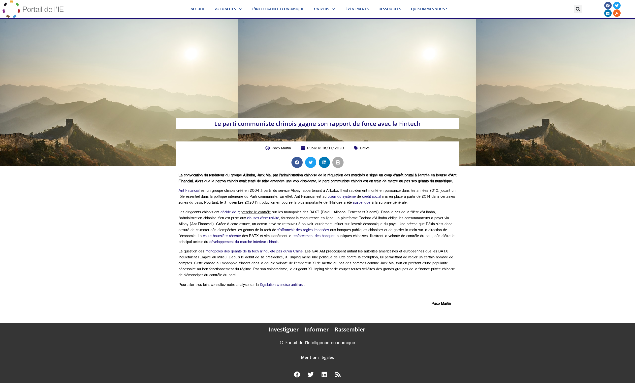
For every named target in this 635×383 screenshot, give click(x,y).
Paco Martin (281, 149)
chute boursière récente (222, 236)
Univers (321, 9)
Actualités (225, 9)
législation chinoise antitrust (282, 285)
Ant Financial (189, 191)
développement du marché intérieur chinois (243, 242)
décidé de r (230, 213)
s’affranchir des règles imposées (303, 230)
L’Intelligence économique (278, 9)
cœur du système (342, 197)
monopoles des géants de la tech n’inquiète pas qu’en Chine (254, 252)
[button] (578, 9)
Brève (365, 149)
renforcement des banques (313, 236)
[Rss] (616, 13)
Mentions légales (317, 357)
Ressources (390, 9)
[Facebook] (607, 5)
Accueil (197, 9)
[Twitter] (616, 5)
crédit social (371, 197)
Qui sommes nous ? (429, 9)
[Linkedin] (607, 13)
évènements (357, 9)
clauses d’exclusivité (263, 218)
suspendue (361, 203)
